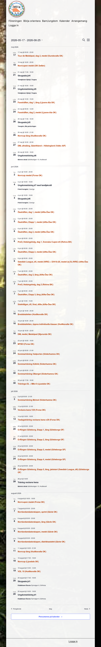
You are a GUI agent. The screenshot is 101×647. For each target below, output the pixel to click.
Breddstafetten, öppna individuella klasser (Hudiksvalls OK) (45, 324)
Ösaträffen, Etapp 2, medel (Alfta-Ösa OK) (37, 251)
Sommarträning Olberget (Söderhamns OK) (38, 373)
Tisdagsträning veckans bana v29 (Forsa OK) (39, 419)
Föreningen (15, 20)
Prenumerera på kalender (49, 616)
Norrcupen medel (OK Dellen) (31, 65)
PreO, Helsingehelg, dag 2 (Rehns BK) (35, 284)
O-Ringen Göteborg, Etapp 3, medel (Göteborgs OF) (42, 449)
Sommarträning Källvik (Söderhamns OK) (37, 363)
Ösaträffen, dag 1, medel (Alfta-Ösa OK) (36, 212)
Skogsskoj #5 (24, 122)
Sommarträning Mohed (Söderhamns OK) (37, 399)
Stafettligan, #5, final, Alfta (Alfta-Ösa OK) (37, 304)
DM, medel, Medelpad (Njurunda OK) (34, 334)
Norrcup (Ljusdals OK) (28, 561)
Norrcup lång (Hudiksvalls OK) (32, 135)
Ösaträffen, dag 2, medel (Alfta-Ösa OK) (36, 231)
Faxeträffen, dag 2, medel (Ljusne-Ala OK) (37, 112)
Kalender (64, 20)
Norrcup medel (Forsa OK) (30, 175)
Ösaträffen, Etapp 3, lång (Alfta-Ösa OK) (36, 294)
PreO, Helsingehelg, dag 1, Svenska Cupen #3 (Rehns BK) (45, 241)
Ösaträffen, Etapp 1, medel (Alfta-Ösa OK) (37, 222)
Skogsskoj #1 (24, 581)
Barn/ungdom (50, 20)
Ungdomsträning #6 (27, 155)
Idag (50, 609)
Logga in (14, 25)
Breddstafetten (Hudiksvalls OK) (33, 314)
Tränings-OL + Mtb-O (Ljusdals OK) (34, 383)
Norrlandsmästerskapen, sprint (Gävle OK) (37, 511)
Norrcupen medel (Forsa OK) (31, 502)
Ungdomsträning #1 (27, 594)
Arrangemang (79, 20)
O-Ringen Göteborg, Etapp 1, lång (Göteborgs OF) (41, 429)
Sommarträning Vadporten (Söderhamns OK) (39, 354)
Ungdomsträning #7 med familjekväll (35, 185)
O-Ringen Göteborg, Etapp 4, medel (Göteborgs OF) (42, 459)
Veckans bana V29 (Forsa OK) (32, 409)
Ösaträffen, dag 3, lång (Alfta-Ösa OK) (35, 274)
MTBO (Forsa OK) (26, 344)
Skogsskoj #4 (24, 75)
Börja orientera (32, 20)
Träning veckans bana (28, 482)
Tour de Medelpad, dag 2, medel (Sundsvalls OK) (40, 55)
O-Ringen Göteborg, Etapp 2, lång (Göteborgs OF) (41, 439)
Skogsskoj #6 (24, 198)
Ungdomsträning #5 (27, 89)
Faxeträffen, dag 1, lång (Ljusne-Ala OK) (36, 102)
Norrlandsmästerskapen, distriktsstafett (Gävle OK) (41, 541)
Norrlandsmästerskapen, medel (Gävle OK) (38, 531)
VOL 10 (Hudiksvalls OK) (29, 571)
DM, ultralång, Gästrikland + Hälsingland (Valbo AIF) (42, 145)
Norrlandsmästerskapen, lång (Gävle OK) (37, 521)
